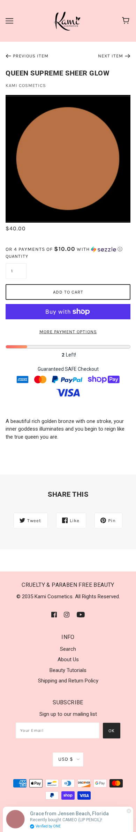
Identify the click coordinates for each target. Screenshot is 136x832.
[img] (54, 614)
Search (68, 649)
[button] (68, 249)
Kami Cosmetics (26, 85)
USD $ (65, 759)
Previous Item (30, 55)
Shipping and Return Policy (68, 681)
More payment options (68, 331)
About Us (68, 659)
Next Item (110, 55)
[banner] (68, 20)
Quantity (16, 256)
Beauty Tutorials (68, 670)
